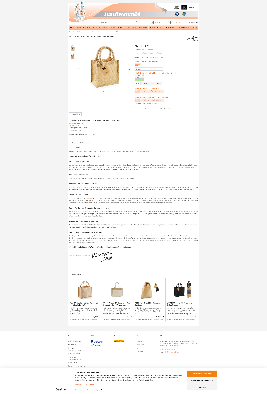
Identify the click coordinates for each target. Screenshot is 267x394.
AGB (138, 348)
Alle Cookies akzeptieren (202, 373)
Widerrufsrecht (72, 363)
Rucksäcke (89, 198)
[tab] (75, 114)
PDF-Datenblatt (172, 109)
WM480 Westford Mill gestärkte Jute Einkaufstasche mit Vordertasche (116, 304)
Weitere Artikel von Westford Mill (79, 256)
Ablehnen (202, 387)
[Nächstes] (129, 68)
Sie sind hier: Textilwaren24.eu (78, 32)
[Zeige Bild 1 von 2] (103, 91)
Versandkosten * (93, 319)
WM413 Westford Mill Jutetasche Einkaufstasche (179, 304)
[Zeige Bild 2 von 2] (105, 91)
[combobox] (117, 22)
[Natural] (138, 64)
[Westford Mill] (192, 39)
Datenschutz (141, 344)
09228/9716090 (170, 350)
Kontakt (139, 341)
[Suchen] (137, 22)
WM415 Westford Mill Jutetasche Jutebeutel (147, 304)
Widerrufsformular (74, 354)
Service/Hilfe (193, 22)
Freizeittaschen (101, 167)
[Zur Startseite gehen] (133, 11)
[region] (100, 69)
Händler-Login (72, 344)
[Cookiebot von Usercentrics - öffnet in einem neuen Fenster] (61, 389)
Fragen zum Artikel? (158, 109)
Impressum (140, 351)
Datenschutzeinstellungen (200, 380)
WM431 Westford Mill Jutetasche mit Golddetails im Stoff (84, 304)
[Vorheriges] (78, 68)
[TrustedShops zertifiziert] (177, 14)
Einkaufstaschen (192, 211)
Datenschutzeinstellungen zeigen (87, 390)
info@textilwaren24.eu (171, 352)
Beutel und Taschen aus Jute (80, 187)
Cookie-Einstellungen (74, 341)
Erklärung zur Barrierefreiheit (146, 355)
